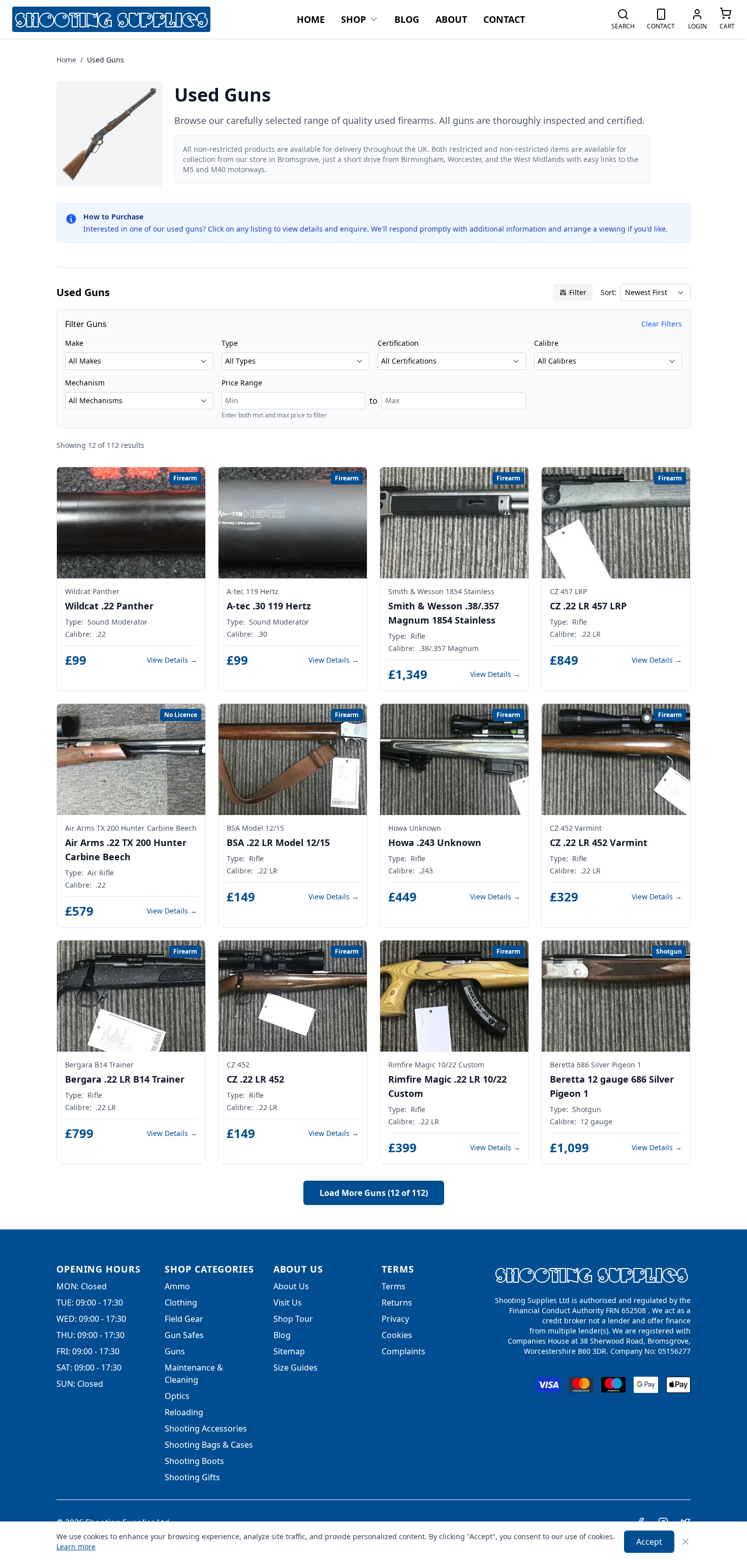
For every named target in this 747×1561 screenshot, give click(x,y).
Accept (649, 1541)
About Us (291, 1286)
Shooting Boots (194, 1461)
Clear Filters (661, 324)
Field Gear (184, 1318)
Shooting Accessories (206, 1428)
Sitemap (289, 1351)
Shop (353, 19)
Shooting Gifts (192, 1477)
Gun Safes (184, 1335)
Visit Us (287, 1302)
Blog (406, 19)
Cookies (397, 1335)
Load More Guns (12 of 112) (374, 1192)
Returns (397, 1302)
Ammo (177, 1286)
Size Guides (295, 1367)
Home (311, 19)
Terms (394, 1286)
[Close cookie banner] (685, 1542)
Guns (175, 1351)
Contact (504, 19)
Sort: (608, 292)
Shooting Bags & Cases (209, 1444)
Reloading (184, 1412)
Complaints (403, 1351)
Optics (177, 1396)
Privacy (395, 1318)
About (451, 19)
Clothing (181, 1302)
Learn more (76, 1546)
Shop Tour (293, 1318)
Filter (577, 292)
